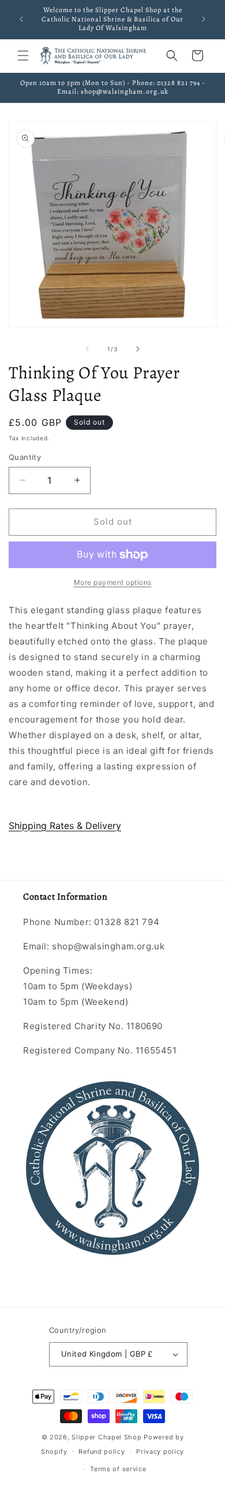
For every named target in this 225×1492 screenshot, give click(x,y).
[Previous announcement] (21, 19)
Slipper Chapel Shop (106, 1437)
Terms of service (118, 1469)
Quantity (25, 457)
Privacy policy (160, 1451)
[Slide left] (87, 349)
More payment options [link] (113, 582)
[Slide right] (138, 349)
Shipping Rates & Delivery (65, 825)
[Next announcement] (203, 19)
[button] (23, 55)
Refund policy (101, 1451)
